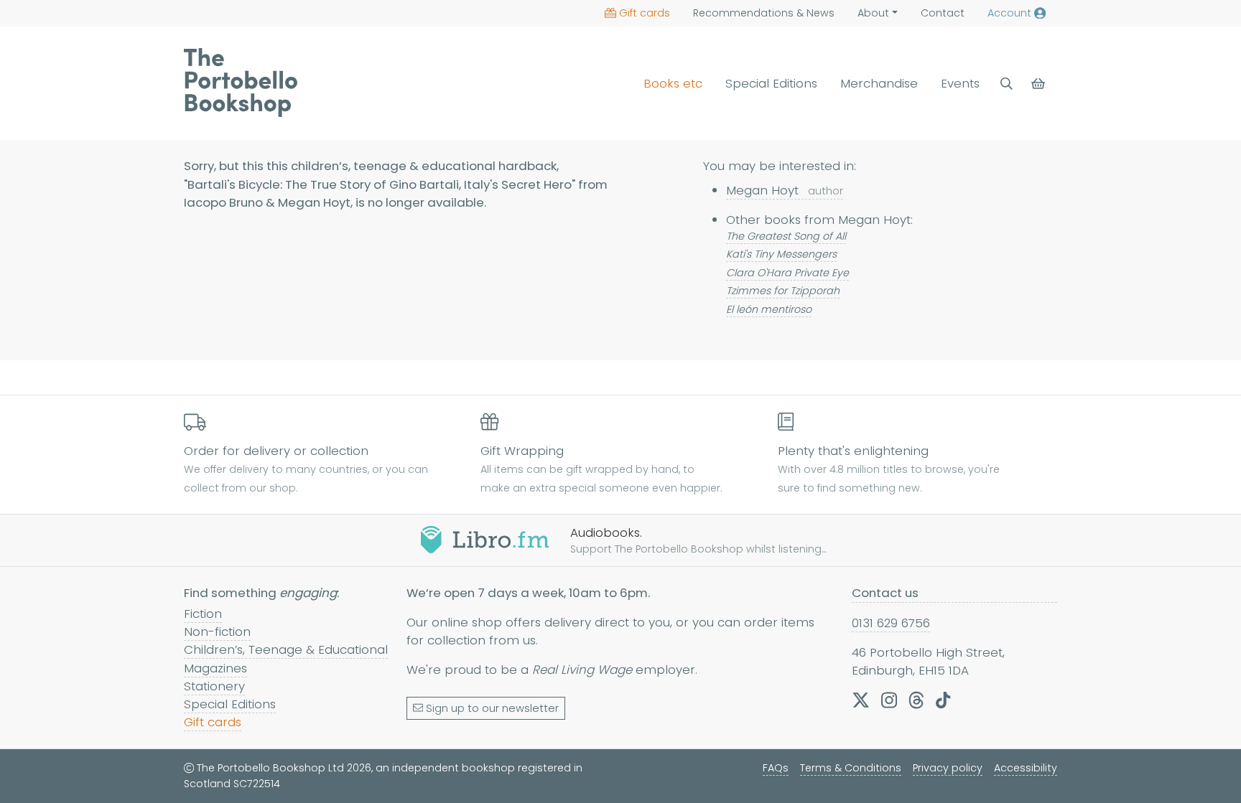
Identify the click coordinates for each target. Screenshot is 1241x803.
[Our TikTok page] (943, 700)
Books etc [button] (672, 83)
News (764, 13)
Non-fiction (217, 631)
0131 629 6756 (891, 622)
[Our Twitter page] (861, 700)
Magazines (215, 668)
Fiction (203, 613)
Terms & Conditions (850, 768)
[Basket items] (1039, 84)
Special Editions (771, 83)
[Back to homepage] (240, 82)
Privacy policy (947, 768)
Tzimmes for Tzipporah (783, 290)
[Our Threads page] (916, 700)
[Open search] (1006, 84)
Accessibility (1025, 768)
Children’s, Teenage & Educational (286, 649)
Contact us (885, 592)
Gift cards (644, 13)
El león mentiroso (769, 309)
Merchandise (879, 83)
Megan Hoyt (784, 190)
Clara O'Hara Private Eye (787, 273)
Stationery (214, 686)
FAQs (776, 768)
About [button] (873, 13)
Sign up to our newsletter (492, 708)
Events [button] (960, 83)
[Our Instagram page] (889, 700)
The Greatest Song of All (786, 236)
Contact (943, 13)
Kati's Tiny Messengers (781, 254)
